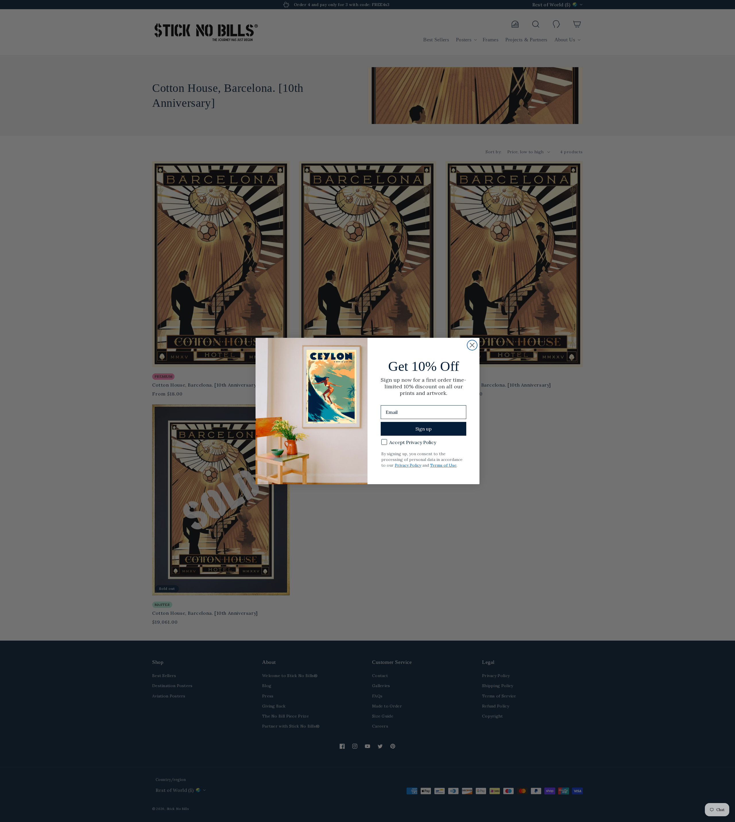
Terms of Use (443, 465)
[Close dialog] (472, 345)
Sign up (423, 429)
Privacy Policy (408, 465)
